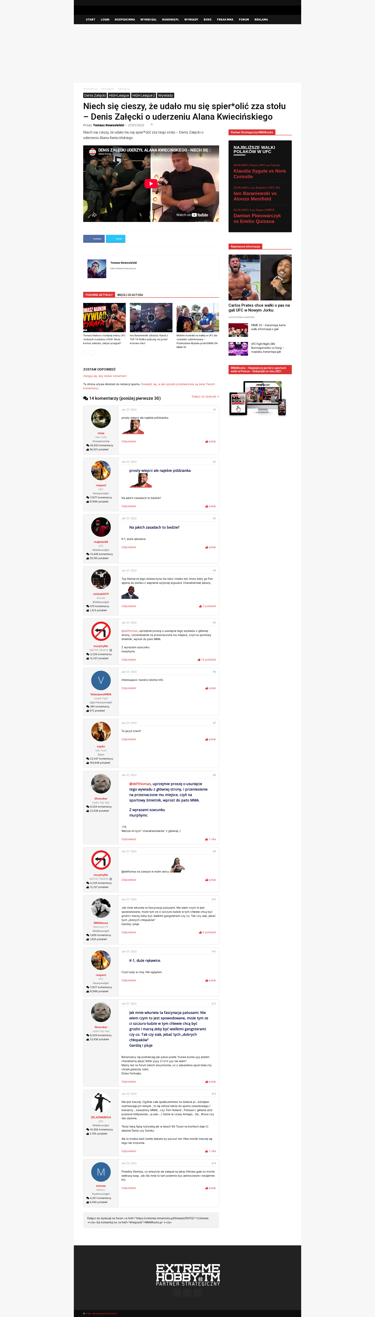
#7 (214, 722)
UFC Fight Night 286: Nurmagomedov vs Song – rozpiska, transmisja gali (267, 347)
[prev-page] (85, 352)
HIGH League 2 (143, 95)
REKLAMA (261, 19)
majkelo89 (101, 541)
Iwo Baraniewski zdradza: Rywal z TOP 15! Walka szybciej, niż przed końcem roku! (149, 339)
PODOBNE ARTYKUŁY (99, 295)
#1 (214, 409)
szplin (101, 746)
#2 (214, 461)
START (90, 19)
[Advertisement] (187, 53)
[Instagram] (283, 2)
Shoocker (101, 798)
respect (101, 485)
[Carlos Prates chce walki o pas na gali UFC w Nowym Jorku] (260, 277)
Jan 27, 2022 (129, 409)
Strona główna (90, 88)
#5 (214, 622)
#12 (214, 1003)
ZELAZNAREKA (101, 1117)
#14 (214, 1163)
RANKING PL (170, 19)
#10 (214, 899)
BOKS (208, 19)
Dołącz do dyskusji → (205, 396)
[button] (287, 19)
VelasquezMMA (100, 694)
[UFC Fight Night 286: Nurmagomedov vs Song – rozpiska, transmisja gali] (238, 349)
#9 (214, 851)
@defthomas (129, 630)
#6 (214, 671)
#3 (214, 518)
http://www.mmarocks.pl (123, 268)
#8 (214, 775)
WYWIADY (191, 19)
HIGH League (119, 95)
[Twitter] (289, 2)
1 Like (212, 839)
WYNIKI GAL (148, 19)
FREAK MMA (225, 19)
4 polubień (209, 932)
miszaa (101, 1185)
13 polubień (208, 659)
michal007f (101, 594)
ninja (101, 433)
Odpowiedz (128, 441)
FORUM (244, 19)
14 (152, 124)
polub (212, 441)
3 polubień (209, 606)
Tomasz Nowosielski (108, 125)
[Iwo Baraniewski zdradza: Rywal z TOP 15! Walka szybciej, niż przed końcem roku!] (151, 317)
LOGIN (105, 19)
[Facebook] (276, 2)
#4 (214, 570)
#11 (214, 951)
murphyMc (101, 646)
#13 (214, 1093)
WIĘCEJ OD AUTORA (130, 295)
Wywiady (165, 95)
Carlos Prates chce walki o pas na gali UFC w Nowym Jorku (259, 308)
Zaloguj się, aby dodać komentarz (105, 376)
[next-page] (91, 352)
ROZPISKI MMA (125, 19)
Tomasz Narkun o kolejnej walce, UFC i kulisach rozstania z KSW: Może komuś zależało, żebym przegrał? (104, 339)
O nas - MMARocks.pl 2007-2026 (101, 1313)
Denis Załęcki (107, 88)
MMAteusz (101, 922)
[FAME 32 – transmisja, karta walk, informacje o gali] (238, 330)
